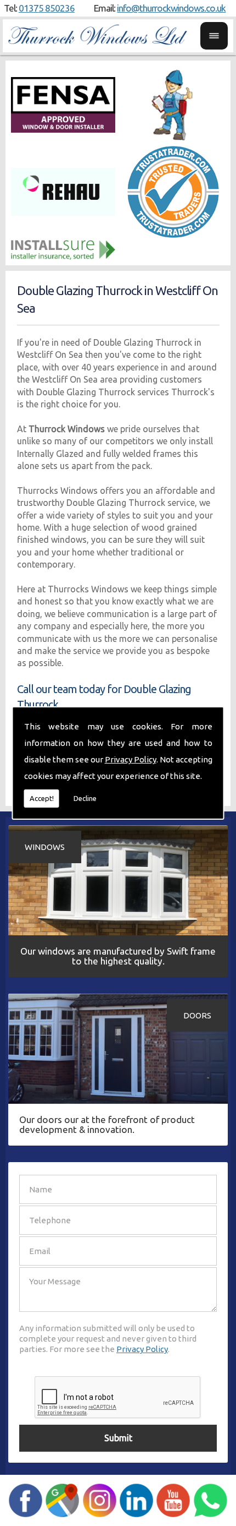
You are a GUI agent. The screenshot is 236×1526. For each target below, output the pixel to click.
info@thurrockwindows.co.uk (171, 8)
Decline (85, 798)
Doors (197, 1015)
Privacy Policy (130, 759)
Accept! (42, 798)
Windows (45, 847)
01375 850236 (47, 8)
